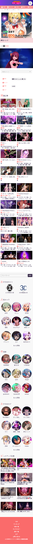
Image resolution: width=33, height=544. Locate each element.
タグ (30, 7)
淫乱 (11, 249)
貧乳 (11, 231)
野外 (30, 131)
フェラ (26, 198)
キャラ (11, 7)
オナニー (20, 112)
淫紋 (5, 131)
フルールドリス (5, 246)
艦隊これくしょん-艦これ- (19, 79)
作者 (4, 7)
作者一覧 (16, 526)
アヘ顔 (3, 112)
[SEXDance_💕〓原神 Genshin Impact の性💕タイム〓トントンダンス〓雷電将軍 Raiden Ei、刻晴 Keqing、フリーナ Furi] (24, 229)
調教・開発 (27, 164)
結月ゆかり (21, 161)
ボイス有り (10, 248)
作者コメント (5, 71)
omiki (13, 86)
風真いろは (7, 195)
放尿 (5, 114)
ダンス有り (20, 129)
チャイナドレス (27, 129)
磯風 (19, 127)
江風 (3, 111)
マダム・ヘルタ (5, 212)
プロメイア (4, 263)
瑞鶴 (3, 127)
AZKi (3, 195)
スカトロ (8, 112)
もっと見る (16, 345)
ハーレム (10, 197)
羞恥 (14, 114)
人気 (17, 7)
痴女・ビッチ (9, 114)
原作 (24, 7)
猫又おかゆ (21, 263)
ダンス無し (25, 112)
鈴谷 (3, 144)
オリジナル (4, 229)
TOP (16, 521)
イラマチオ (20, 197)
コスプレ (20, 214)
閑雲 (19, 195)
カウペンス (21, 212)
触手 (22, 114)
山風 (19, 111)
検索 (30, 275)
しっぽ (29, 264)
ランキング (16, 524)
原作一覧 (16, 531)
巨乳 (23, 215)
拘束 (11, 148)
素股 (7, 131)
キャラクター (16, 529)
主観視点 (7, 198)
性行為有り (10, 129)
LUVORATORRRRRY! (7, 146)
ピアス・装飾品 (21, 131)
